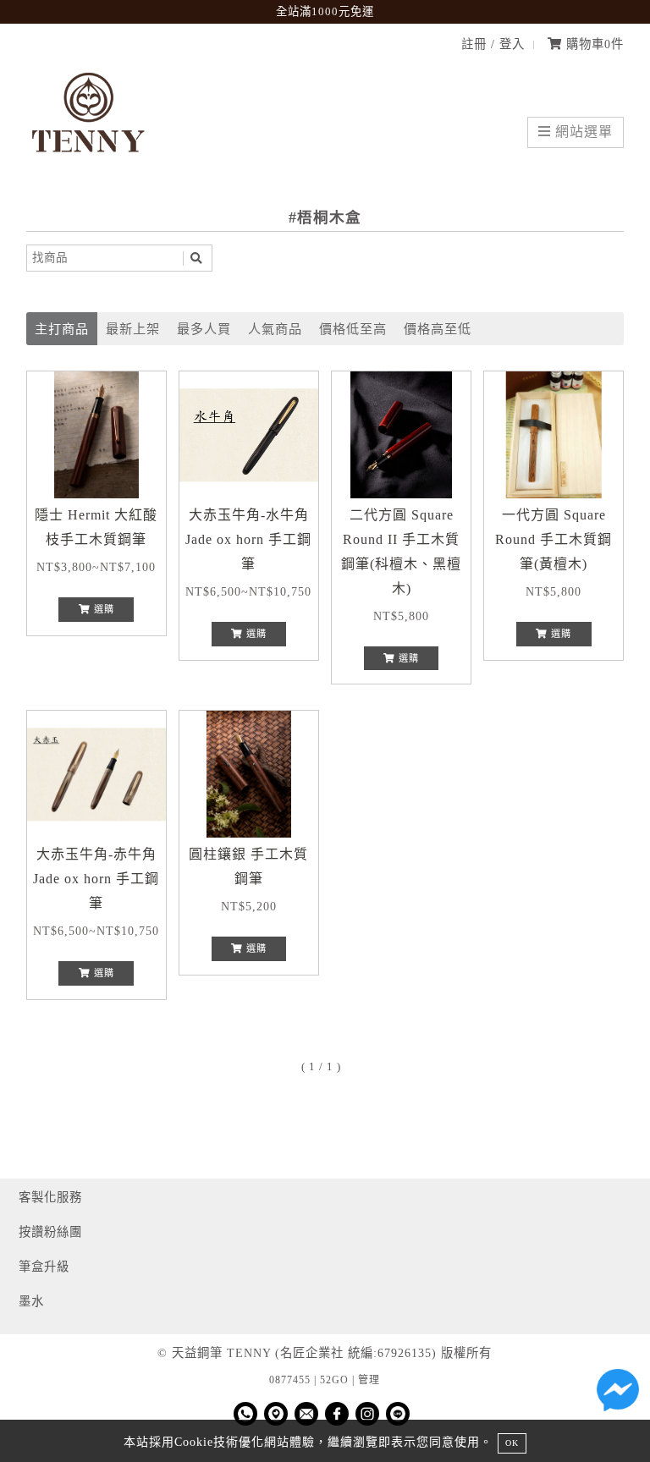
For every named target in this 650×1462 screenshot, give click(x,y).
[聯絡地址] (276, 1414)
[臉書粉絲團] (337, 1414)
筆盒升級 (44, 1266)
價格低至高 (353, 329)
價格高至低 (437, 329)
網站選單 (582, 131)
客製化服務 (50, 1197)
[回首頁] (89, 166)
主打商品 (62, 329)
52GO (334, 1380)
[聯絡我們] (618, 1394)
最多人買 (204, 329)
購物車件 (593, 44)
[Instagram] (367, 1414)
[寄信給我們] (306, 1414)
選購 (102, 609)
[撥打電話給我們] (245, 1414)
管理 (369, 1380)
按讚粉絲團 (50, 1232)
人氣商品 (275, 329)
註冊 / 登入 (493, 44)
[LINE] (398, 1414)
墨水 (31, 1301)
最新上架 (133, 329)
